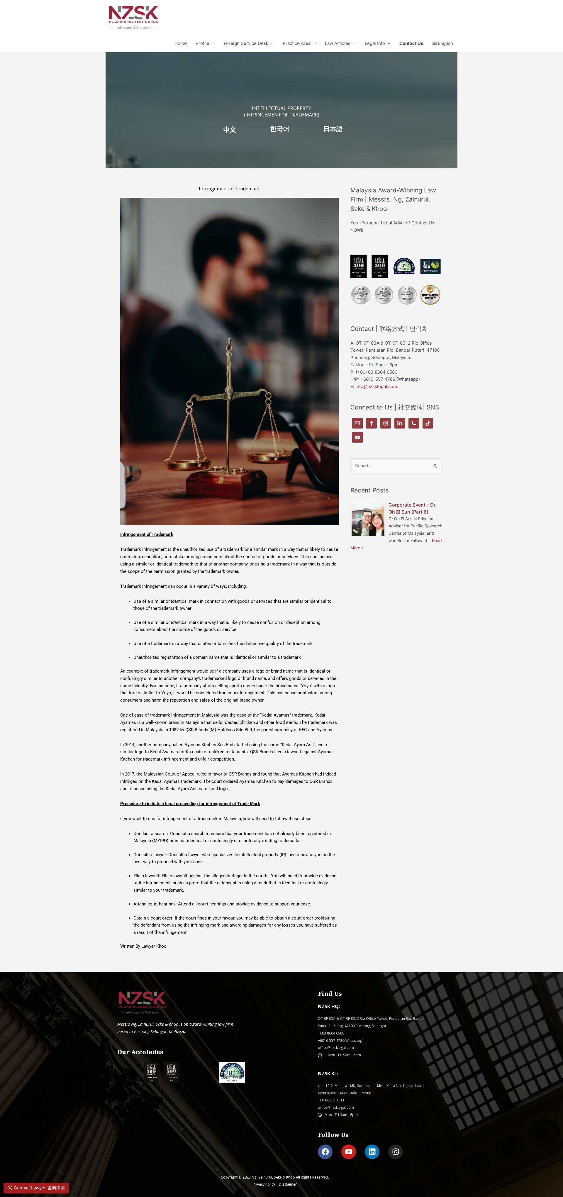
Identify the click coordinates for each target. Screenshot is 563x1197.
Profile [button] (202, 43)
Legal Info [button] (375, 43)
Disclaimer (288, 1184)
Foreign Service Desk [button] (246, 43)
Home (180, 43)
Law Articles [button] (337, 43)
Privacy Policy (264, 1184)
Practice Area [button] (297, 43)
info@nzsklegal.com (376, 386)
